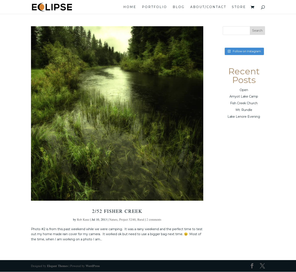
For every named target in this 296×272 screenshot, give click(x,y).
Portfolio (154, 7)
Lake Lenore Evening (244, 117)
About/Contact (208, 7)
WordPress (93, 266)
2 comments (153, 219)
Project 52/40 (127, 219)
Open (244, 90)
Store (239, 7)
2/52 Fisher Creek (117, 211)
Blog (179, 7)
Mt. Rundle (244, 110)
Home (129, 7)
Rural (140, 219)
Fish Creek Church (244, 103)
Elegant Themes (57, 266)
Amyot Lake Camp (243, 96)
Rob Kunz (83, 219)
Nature (113, 219)
